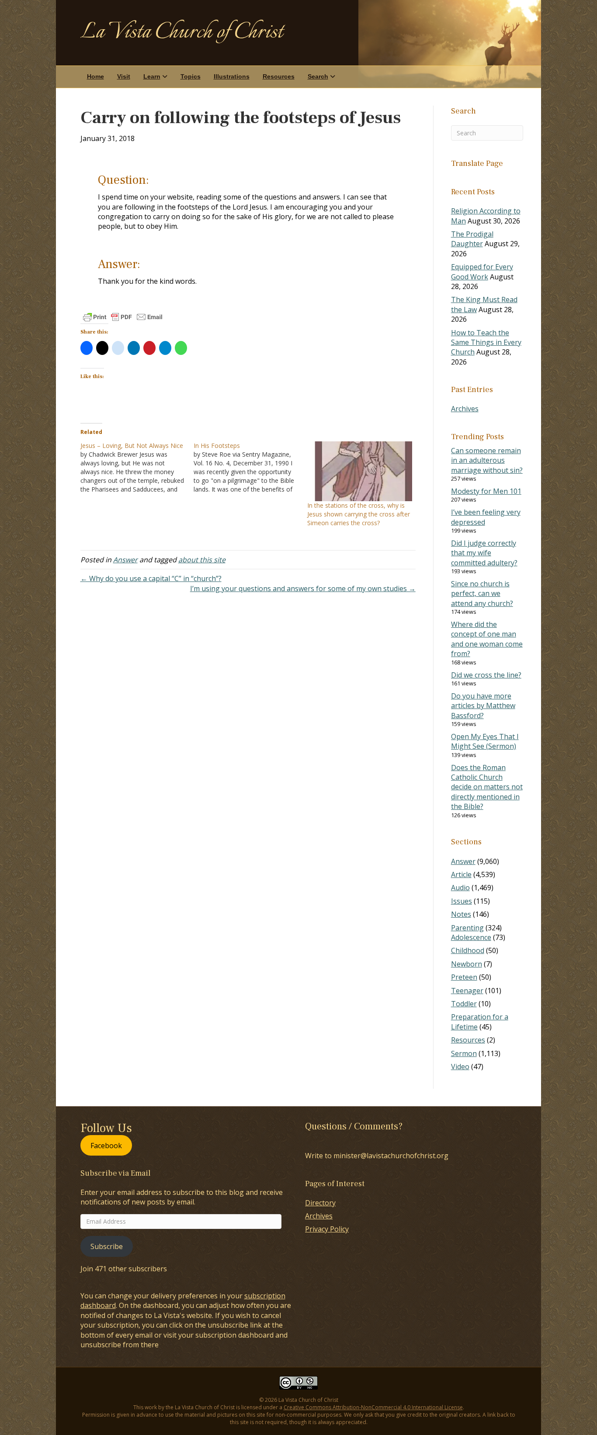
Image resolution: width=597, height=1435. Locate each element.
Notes (461, 914)
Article (461, 874)
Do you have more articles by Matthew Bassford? (483, 705)
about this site (202, 559)
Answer (125, 559)
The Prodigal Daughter (472, 238)
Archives (465, 408)
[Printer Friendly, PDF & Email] (122, 316)
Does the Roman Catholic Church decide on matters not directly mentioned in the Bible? (487, 787)
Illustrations (232, 76)
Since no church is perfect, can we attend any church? (482, 593)
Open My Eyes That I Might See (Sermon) (485, 741)
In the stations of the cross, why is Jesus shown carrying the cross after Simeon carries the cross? (358, 514)
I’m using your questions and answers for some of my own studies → (303, 588)
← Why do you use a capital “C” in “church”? (151, 578)
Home (95, 76)
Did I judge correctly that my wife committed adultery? (484, 553)
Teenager (467, 990)
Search (318, 76)
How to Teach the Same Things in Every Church (486, 342)
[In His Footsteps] (250, 467)
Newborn (466, 964)
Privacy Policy (327, 1229)
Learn (151, 76)
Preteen (464, 977)
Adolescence (471, 937)
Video (460, 1066)
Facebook (106, 1145)
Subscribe (106, 1246)
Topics (190, 76)
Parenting (467, 928)
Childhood (467, 950)
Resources (279, 76)
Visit (123, 76)
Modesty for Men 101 (486, 491)
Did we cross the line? (486, 675)
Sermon (464, 1053)
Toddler (464, 1003)
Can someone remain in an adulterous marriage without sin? (487, 460)
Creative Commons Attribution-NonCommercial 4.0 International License (373, 1407)
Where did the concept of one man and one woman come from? (487, 638)
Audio (460, 887)
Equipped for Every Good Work (482, 271)
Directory (320, 1203)
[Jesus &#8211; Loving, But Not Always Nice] (137, 467)
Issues (461, 901)
